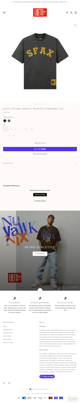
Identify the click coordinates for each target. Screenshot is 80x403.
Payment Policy (7, 333)
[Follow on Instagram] (9, 383)
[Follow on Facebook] (4, 383)
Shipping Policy (7, 330)
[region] (40, 251)
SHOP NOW (40, 254)
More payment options (40, 154)
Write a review (40, 195)
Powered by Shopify (47, 393)
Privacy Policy (7, 339)
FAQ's (5, 326)
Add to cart (40, 143)
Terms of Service (8, 343)
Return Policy (7, 336)
